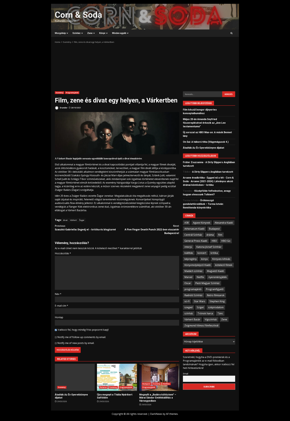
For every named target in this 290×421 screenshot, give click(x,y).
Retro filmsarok (215, 295)
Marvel (188, 277)
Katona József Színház (208, 246)
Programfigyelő (215, 289)
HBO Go (225, 240)
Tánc (220, 313)
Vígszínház (211, 319)
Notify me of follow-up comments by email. (81, 337)
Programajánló (72, 93)
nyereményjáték (217, 277)
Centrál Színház (193, 234)
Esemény (59, 93)
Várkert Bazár (192, 319)
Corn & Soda (78, 15)
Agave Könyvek (201, 222)
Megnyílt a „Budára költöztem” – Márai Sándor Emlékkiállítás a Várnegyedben (159, 377)
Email (185, 373)
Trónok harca (205, 313)
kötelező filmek (223, 265)
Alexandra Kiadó (224, 222)
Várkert (73, 220)
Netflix (200, 277)
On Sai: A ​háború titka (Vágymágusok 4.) (206, 141)
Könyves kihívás (221, 258)
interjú (188, 246)
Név (58, 294)
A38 (186, 222)
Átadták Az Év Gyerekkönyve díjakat (75, 377)
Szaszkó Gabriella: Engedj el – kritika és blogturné (85, 227)
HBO (214, 240)
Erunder (63, 107)
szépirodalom (216, 307)
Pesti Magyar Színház (207, 283)
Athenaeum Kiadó (194, 228)
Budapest (146, 384)
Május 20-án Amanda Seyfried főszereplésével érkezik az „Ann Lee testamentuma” (204, 123)
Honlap (59, 317)
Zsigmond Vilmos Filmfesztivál (201, 325)
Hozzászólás (63, 253)
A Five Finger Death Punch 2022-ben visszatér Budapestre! (152, 229)
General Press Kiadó (195, 240)
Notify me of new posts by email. (75, 343)
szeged (188, 307)
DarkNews (156, 414)
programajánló (192, 289)
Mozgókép (60, 33)
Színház (76, 33)
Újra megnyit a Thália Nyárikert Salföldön (117, 377)
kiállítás (188, 252)
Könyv (102, 33)
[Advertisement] (145, 66)
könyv (204, 258)
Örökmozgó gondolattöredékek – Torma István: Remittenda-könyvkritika (203, 204)
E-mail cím (61, 305)
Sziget (200, 307)
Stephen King (217, 301)
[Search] (231, 33)
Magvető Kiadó (215, 271)
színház (188, 313)
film (220, 234)
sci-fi (187, 301)
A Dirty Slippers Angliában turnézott (212, 171)
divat (65, 220)
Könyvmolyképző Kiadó (197, 265)
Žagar (81, 220)
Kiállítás (166, 384)
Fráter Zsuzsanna (193, 162)
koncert (201, 252)
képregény (190, 258)
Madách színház (193, 271)
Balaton (103, 387)
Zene (89, 33)
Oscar (187, 283)
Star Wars (199, 301)
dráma (210, 234)
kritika (214, 252)
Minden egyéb (119, 33)
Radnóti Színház (193, 295)
